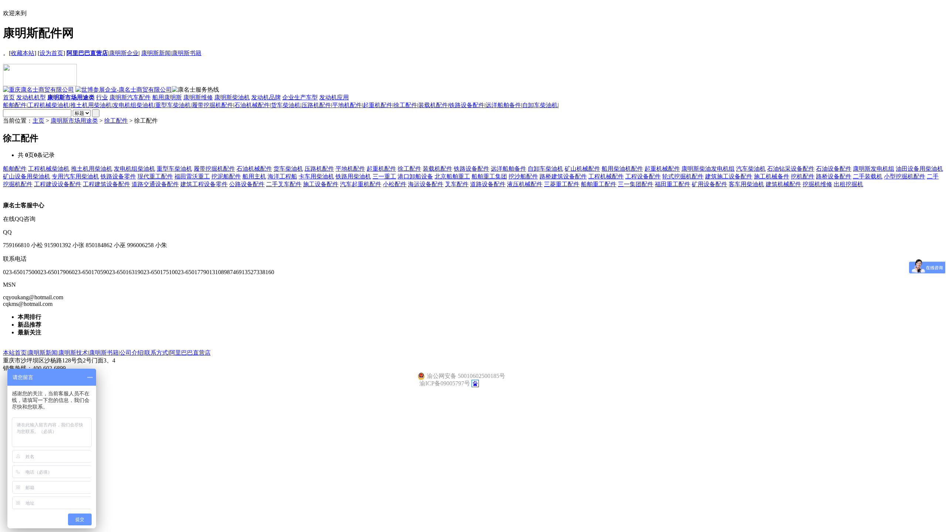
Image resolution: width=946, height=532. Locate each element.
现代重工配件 (155, 176)
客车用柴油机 (746, 184)
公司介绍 (131, 352)
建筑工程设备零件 (204, 184)
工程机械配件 (606, 176)
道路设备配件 (488, 184)
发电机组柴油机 (133, 105)
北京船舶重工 (452, 176)
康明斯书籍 (186, 53)
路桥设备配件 (833, 176)
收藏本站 (22, 53)
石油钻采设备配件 (790, 169)
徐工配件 (405, 105)
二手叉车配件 (284, 184)
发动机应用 (334, 97)
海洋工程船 (282, 176)
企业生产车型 (300, 97)
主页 (38, 120)
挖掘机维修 (817, 184)
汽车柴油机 (751, 169)
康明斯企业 (124, 53)
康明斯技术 (73, 352)
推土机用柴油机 (91, 105)
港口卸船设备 (415, 176)
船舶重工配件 (598, 184)
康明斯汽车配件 (130, 97)
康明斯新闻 (156, 53)
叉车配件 (457, 184)
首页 (9, 97)
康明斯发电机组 (873, 169)
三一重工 (384, 176)
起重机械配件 (662, 169)
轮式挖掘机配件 (683, 176)
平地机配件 (347, 105)
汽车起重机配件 (360, 184)
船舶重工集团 (489, 176)
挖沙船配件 (523, 176)
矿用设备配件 (709, 184)
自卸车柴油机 (540, 105)
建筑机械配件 (783, 184)
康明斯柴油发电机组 (708, 169)
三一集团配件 (635, 184)
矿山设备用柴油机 (26, 176)
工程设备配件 (643, 176)
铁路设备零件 (118, 176)
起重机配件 (377, 105)
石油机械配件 (252, 105)
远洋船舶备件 (503, 105)
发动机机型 (31, 97)
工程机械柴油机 (48, 105)
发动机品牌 (266, 97)
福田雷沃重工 (192, 176)
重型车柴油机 (173, 105)
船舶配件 (15, 105)
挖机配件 (802, 176)
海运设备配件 (425, 184)
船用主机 (254, 176)
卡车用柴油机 (316, 176)
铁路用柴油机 (353, 176)
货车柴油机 (285, 105)
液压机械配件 (524, 184)
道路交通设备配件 (155, 184)
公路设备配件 (247, 184)
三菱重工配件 (561, 184)
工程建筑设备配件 (106, 184)
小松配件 (394, 184)
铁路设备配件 (466, 105)
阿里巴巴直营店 (190, 352)
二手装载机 (867, 176)
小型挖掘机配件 (904, 176)
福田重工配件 (672, 184)
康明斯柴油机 (232, 97)
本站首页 (15, 352)
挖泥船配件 (226, 176)
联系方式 (156, 352)
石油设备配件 (833, 169)
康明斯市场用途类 (74, 120)
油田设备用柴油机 (919, 169)
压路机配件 (316, 105)
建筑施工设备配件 (728, 176)
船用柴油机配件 (622, 169)
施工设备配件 (320, 184)
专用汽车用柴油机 (75, 176)
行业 (102, 97)
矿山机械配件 (582, 169)
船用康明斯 (167, 97)
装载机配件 (433, 105)
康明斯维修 (198, 97)
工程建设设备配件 (57, 184)
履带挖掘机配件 (212, 105)
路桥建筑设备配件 (563, 176)
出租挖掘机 (848, 184)
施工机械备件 (771, 176)
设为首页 (51, 53)
